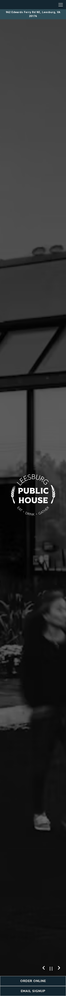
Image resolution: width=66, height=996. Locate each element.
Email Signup (33, 991)
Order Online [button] (33, 981)
